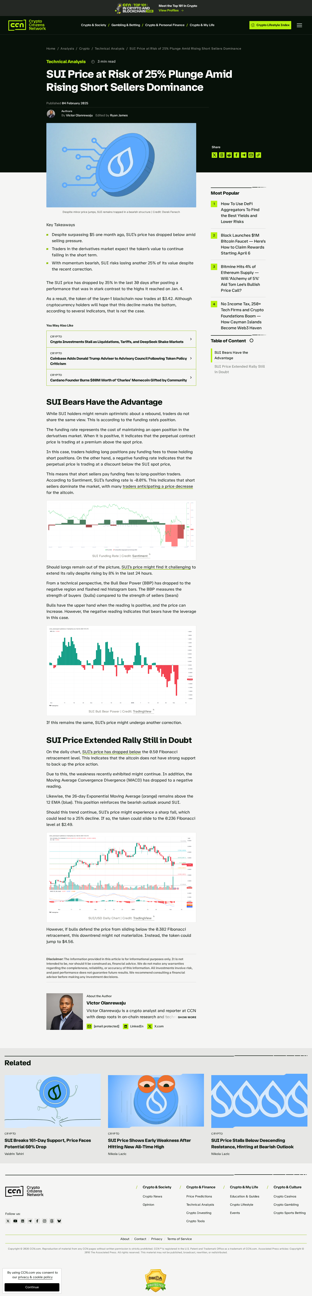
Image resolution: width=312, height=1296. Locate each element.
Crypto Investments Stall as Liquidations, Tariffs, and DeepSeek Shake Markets (116, 342)
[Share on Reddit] (229, 155)
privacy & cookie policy (35, 1277)
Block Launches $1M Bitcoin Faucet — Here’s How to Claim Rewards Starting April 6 (243, 244)
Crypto (84, 49)
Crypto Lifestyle (241, 1205)
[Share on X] (214, 155)
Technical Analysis (109, 49)
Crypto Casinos (285, 1196)
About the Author (99, 996)
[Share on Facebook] (236, 155)
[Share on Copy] (258, 155)
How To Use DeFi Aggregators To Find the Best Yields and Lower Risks (240, 212)
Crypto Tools (195, 1221)
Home (51, 49)
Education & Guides (244, 1196)
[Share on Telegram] (243, 155)
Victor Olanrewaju (79, 115)
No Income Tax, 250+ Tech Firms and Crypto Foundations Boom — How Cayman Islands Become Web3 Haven (242, 315)
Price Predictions (199, 1196)
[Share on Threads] (222, 155)
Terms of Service (179, 1239)
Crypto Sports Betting (290, 1213)
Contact (140, 1239)
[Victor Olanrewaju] (64, 1011)
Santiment (140, 556)
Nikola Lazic (117, 1154)
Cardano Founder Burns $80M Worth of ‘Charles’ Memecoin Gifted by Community (118, 380)
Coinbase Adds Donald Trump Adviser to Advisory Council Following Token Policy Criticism (118, 361)
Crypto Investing (198, 1213)
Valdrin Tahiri (14, 1154)
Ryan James (119, 115)
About (124, 1239)
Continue (32, 1287)
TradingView (142, 711)
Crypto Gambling (286, 1205)
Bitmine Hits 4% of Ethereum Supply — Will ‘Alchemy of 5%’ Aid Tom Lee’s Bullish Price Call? (240, 278)
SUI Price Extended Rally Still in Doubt (239, 369)
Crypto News (152, 1196)
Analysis (67, 49)
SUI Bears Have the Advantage (231, 355)
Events (235, 1213)
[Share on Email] (251, 155)
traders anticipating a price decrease (158, 486)
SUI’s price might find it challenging (156, 567)
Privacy (156, 1239)
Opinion (148, 1205)
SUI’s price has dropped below (111, 751)
